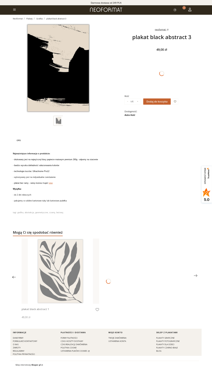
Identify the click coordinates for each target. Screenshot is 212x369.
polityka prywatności (24, 354)
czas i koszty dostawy (72, 341)
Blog (158, 351)
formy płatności (69, 338)
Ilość (126, 96)
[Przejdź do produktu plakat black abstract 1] (60, 271)
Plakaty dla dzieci (165, 344)
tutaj (51, 183)
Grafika (39, 18)
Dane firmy (18, 338)
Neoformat (18, 18)
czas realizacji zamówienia (74, 344)
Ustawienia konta (117, 341)
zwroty (17, 347)
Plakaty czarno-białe (167, 347)
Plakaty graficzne (165, 338)
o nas (15, 344)
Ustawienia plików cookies (74, 351)
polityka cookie (69, 347)
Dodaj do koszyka (157, 101)
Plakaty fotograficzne (168, 341)
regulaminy (18, 351)
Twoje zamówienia (117, 338)
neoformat (160, 29)
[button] (14, 10)
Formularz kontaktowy (25, 341)
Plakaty (29, 18)
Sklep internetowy (28, 365)
